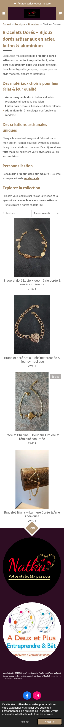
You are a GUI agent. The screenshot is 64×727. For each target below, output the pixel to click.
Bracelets (33, 24)
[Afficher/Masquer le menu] (4, 13)
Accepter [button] (49, 721)
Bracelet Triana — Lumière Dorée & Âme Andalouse (32, 514)
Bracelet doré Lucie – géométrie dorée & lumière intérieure (32, 282)
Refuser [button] (25, 721)
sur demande (31, 178)
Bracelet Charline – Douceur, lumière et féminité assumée (32, 437)
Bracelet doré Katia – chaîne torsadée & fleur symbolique (32, 359)
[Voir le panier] (60, 13)
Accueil (7, 24)
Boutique (20, 24)
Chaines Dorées (52, 24)
